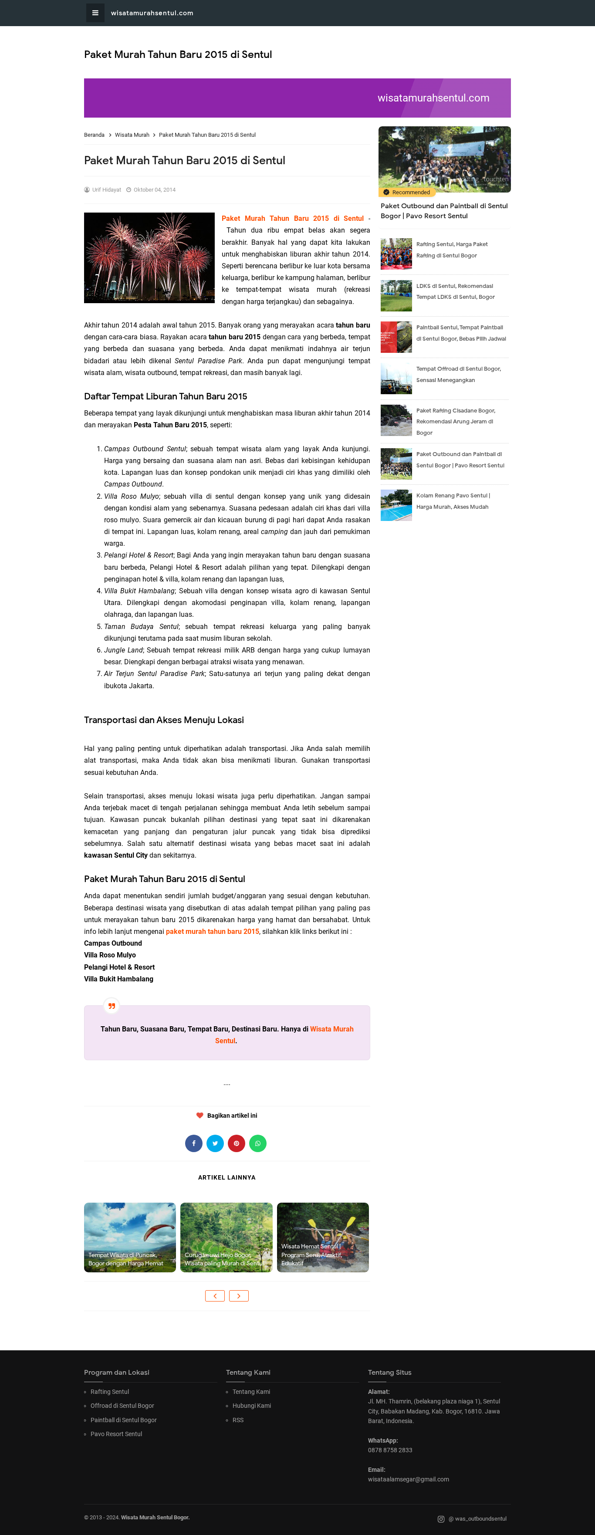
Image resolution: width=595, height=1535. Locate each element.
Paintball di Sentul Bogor (124, 1420)
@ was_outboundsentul (478, 1518)
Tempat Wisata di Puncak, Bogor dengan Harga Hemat (125, 1259)
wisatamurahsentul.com (152, 13)
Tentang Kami (251, 1391)
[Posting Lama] (239, 1296)
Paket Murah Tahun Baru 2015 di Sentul (293, 218)
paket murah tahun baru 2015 (212, 931)
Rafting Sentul (110, 1391)
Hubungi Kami (252, 1405)
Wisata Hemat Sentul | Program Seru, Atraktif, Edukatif (311, 1255)
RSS (238, 1420)
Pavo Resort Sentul (116, 1433)
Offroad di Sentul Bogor (122, 1405)
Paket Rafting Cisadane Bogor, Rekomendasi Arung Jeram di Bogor (455, 421)
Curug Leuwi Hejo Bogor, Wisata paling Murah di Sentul (224, 1259)
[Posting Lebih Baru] (215, 1296)
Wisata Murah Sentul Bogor (154, 1517)
